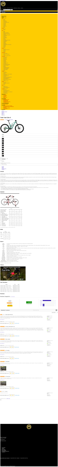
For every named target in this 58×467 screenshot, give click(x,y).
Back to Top (8, 398)
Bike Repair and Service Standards (8, 105)
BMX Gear (5, 57)
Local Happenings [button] (5, 103)
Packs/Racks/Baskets (7, 64)
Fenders (5, 60)
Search (2, 9)
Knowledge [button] (4, 98)
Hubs (4, 51)
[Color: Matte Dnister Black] (3, 137)
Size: (1, 159)
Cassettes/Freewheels (7, 34)
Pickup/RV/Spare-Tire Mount (8, 91)
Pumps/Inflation (6, 65)
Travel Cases (5, 69)
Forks (4, 38)
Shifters (5, 45)
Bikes (2, 18)
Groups (5, 39)
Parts (2, 30)
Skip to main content (2, 0)
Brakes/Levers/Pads (7, 33)
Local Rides (3, 447)
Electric (3, 28)
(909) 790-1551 (2, 439)
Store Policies (4, 450)
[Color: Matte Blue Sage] (3, 135)
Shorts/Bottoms (6, 78)
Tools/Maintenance (6, 67)
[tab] (29, 191)
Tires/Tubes (3, 52)
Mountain (5, 20)
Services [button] (3, 104)
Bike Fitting (5, 107)
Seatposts (5, 43)
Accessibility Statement (5, 451)
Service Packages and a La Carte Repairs (9, 106)
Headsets (5, 41)
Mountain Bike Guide (6, 99)
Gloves (4, 73)
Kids (4, 84)
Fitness (5, 24)
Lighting (5, 62)
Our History (5, 95)
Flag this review (17, 323)
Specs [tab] (3, 167)
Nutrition (5, 63)
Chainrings (5, 35)
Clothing (5, 71)
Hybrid (5, 25)
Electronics (5, 59)
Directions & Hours (3, 440)
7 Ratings (6, 119)
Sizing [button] (1, 229)
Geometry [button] (2, 191)
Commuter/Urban (6, 22)
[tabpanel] (29, 205)
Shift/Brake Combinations (7, 44)
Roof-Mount (5, 92)
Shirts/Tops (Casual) (7, 77)
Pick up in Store (4, 164)
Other (4, 27)
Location (5, 96)
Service (3, 448)
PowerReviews (13, 296)
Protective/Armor (6, 75)
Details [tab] (3, 166)
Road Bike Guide (6, 100)
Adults (5, 83)
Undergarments (6, 80)
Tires (4, 54)
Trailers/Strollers (6, 68)
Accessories (3, 56)
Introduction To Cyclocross (7, 101)
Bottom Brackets (6, 32)
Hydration (5, 61)
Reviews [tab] (3, 169)
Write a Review (10, 119)
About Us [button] (3, 94)
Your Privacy (4, 449)
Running (5, 76)
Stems (4, 46)
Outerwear (5, 74)
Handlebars (5, 40)
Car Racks (3, 88)
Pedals (5, 42)
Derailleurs (5, 37)
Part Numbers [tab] (4, 168)
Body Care (5, 58)
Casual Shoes (6, 86)
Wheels (3, 48)
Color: (1, 158)
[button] (3, 368)
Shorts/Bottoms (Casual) (7, 79)
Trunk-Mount (6, 93)
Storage (5, 66)
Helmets (3, 81)
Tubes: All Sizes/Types (7, 55)
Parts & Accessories (6, 49)
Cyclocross (5, 21)
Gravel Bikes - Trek (6, 102)
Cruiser (5, 23)
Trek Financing (5, 108)
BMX (4, 26)
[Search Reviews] (56, 310)
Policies (4, 97)
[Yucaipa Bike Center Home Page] (3, 6)
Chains (5, 36)
